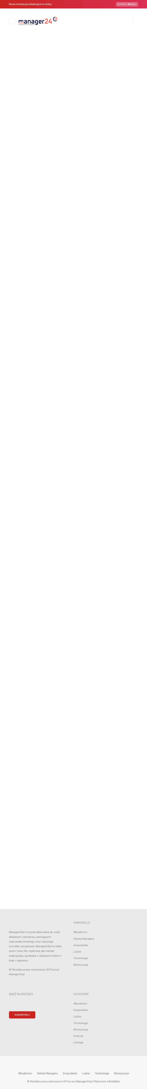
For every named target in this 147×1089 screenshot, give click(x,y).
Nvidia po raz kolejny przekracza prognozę (69, 343)
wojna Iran (73, 562)
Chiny (73, 397)
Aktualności (69, 91)
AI (73, 367)
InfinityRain (113, 1081)
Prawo (73, 520)
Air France (73, 373)
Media (73, 495)
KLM (73, 471)
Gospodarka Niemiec (73, 452)
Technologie (73, 556)
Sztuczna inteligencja (73, 550)
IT (73, 91)
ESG (73, 440)
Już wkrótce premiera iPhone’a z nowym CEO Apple (71, 329)
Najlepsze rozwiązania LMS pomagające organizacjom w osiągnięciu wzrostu (73, 100)
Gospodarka (73, 446)
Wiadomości (78, 91)
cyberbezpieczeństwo (73, 416)
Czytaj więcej (127, 4)
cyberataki (73, 410)
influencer (73, 465)
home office (73, 459)
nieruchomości (73, 507)
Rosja (73, 532)
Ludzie (73, 489)
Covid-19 (73, 404)
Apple (73, 379)
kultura (73, 477)
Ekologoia (73, 434)
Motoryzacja (73, 501)
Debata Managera (73, 422)
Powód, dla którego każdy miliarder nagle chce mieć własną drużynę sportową (75, 316)
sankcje (73, 538)
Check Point (73, 391)
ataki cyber (73, 385)
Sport (73, 544)
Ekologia (73, 428)
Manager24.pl (85, 1081)
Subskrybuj (22, 1015)
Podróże (73, 513)
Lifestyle (73, 483)
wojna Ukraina (73, 569)
